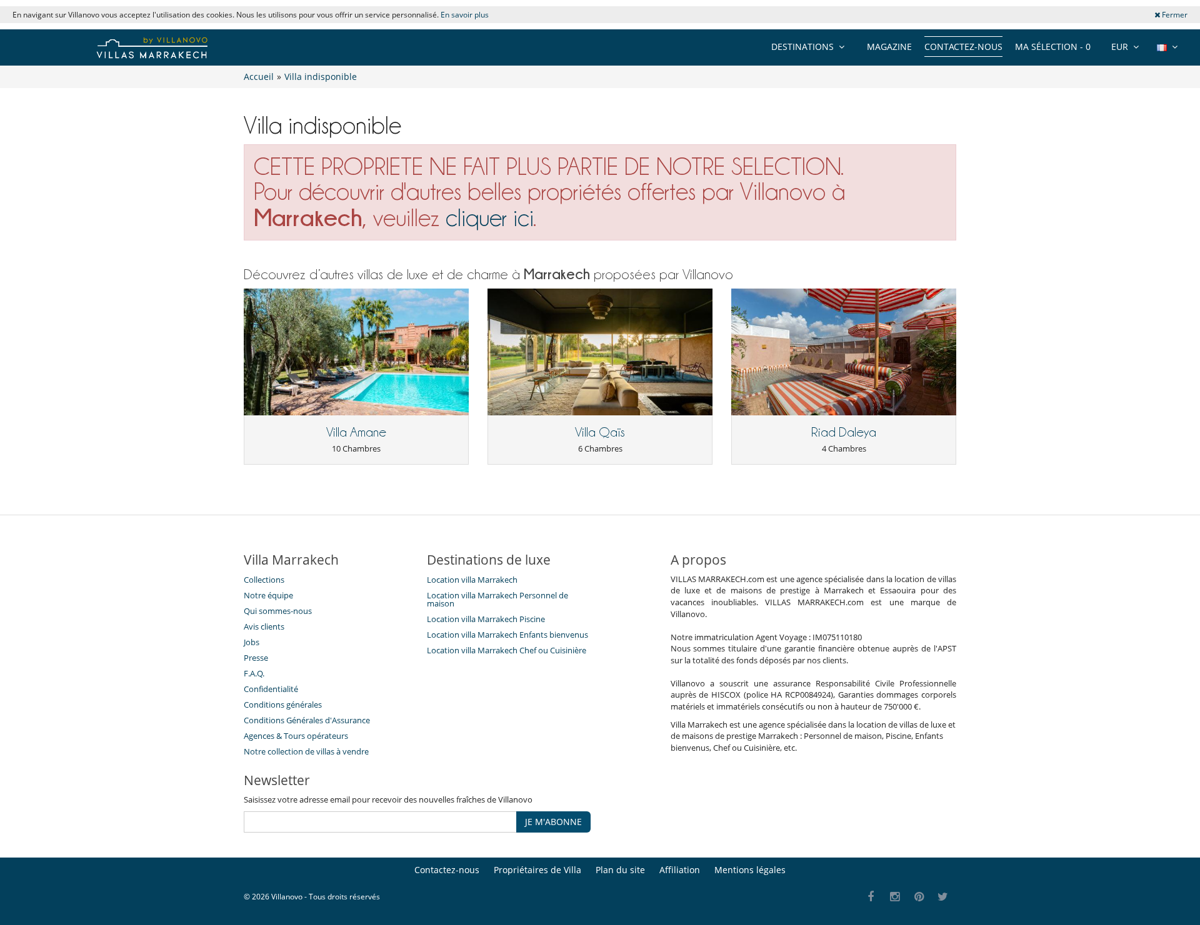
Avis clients (264, 626)
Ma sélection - (1053, 46)
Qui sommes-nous (278, 610)
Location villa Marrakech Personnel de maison (497, 599)
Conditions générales (283, 704)
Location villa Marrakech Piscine (486, 619)
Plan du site (620, 870)
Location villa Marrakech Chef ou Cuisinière (506, 650)
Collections (264, 579)
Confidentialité (271, 689)
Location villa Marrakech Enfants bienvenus (507, 634)
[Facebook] (871, 897)
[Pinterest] (919, 897)
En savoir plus (465, 14)
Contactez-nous (963, 46)
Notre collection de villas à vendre (307, 751)
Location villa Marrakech (472, 579)
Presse (256, 657)
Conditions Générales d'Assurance (307, 720)
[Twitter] (943, 897)
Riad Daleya (843, 432)
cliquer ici (489, 217)
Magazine (889, 46)
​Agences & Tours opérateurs (296, 735)
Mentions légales (750, 870)
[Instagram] (895, 897)
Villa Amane (356, 432)
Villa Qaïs (600, 432)
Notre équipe (268, 595)
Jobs (251, 642)
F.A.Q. (254, 673)
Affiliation (679, 870)
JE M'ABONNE (553, 822)
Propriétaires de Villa (537, 870)
